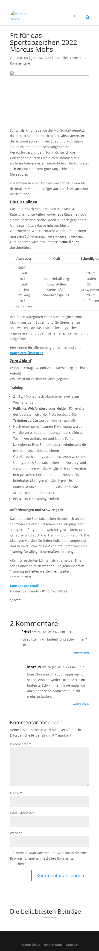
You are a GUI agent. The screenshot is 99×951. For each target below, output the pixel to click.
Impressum (53, 944)
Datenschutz (30, 944)
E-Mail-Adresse (23, 813)
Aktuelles (62, 58)
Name (16, 793)
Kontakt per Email (24, 585)
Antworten (81, 653)
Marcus (22, 58)
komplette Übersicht (26, 353)
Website (16, 833)
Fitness (75, 58)
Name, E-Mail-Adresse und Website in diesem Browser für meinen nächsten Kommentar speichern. (48, 858)
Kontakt (72, 944)
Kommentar (20, 744)
